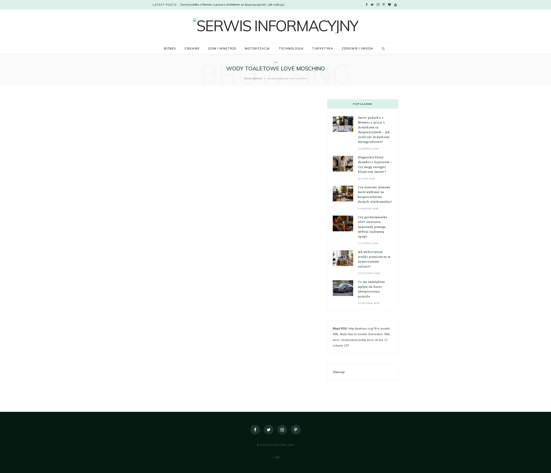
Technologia (291, 48)
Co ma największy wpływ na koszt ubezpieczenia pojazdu (371, 289)
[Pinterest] (296, 429)
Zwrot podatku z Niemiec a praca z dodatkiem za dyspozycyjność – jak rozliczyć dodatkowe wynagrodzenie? (235, 4)
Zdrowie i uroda (357, 48)
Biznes (170, 48)
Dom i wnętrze (222, 48)
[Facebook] (255, 429)
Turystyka (322, 48)
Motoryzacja (257, 48)
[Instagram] (282, 429)
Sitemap (339, 372)
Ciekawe (192, 48)
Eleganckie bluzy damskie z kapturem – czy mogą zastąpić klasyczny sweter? (375, 165)
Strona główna (253, 78)
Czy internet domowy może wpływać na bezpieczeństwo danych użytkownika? (375, 195)
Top (277, 457)
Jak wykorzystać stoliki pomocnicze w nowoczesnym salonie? (374, 259)
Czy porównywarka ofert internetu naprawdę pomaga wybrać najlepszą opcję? (372, 227)
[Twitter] (269, 429)
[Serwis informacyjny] (275, 25)
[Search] (382, 48)
